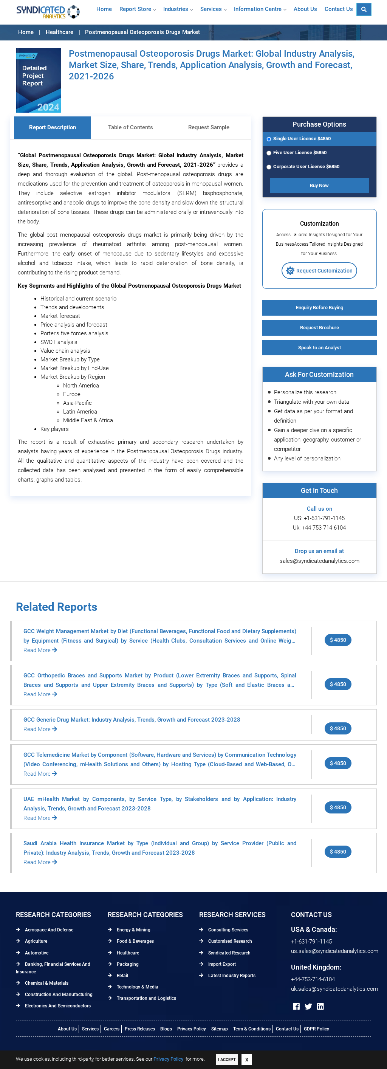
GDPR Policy (316, 1029)
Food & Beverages (135, 941)
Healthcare (127, 953)
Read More (37, 650)
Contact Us (287, 1029)
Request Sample (208, 127)
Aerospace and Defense (48, 930)
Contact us (339, 9)
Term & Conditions (252, 1029)
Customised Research (229, 941)
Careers (111, 1029)
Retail (122, 975)
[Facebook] (296, 1006)
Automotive (36, 953)
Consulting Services (227, 930)
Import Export (221, 964)
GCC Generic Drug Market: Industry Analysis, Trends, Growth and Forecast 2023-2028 (131, 719)
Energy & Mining (133, 930)
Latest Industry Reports (231, 975)
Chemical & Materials (46, 983)
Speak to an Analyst (319, 347)
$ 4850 (338, 640)
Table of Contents (130, 127)
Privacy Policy (191, 1029)
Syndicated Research (229, 953)
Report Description (52, 127)
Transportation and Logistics (146, 998)
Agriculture (35, 941)
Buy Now (319, 185)
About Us (67, 1029)
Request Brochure (319, 327)
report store (135, 9)
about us (305, 9)
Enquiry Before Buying (319, 307)
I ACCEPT (227, 1059)
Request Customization (324, 271)
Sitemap (219, 1029)
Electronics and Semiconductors (57, 1006)
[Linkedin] (320, 1006)
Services (211, 9)
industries (175, 9)
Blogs (166, 1029)
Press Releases (140, 1029)
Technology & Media (137, 987)
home (104, 9)
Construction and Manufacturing (58, 994)
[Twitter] (308, 1006)
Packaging (127, 964)
